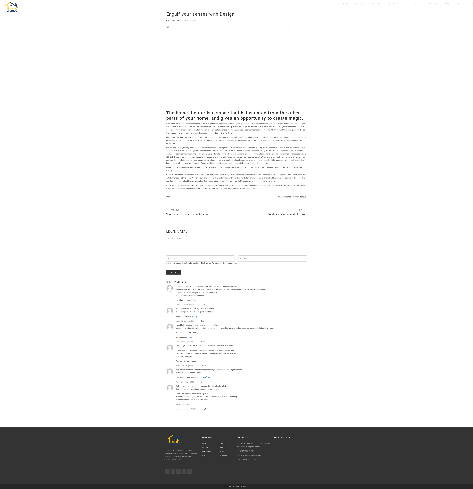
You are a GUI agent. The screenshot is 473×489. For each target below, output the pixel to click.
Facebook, (288, 197)
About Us (224, 444)
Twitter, (296, 197)
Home (204, 444)
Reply (205, 305)
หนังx (189, 404)
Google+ (303, 197)
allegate (194, 300)
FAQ (203, 456)
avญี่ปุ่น (195, 316)
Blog (222, 452)
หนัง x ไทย (205, 377)
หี (199, 361)
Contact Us (206, 452)
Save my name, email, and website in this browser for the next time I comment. (202, 263)
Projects (223, 448)
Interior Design (173, 21)
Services (205, 448)
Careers (223, 456)
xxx (190, 337)
